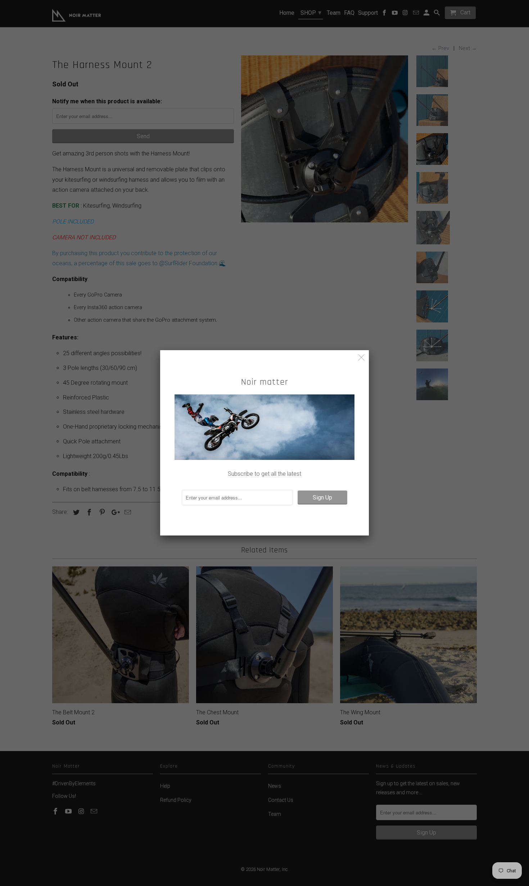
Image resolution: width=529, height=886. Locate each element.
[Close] (361, 357)
